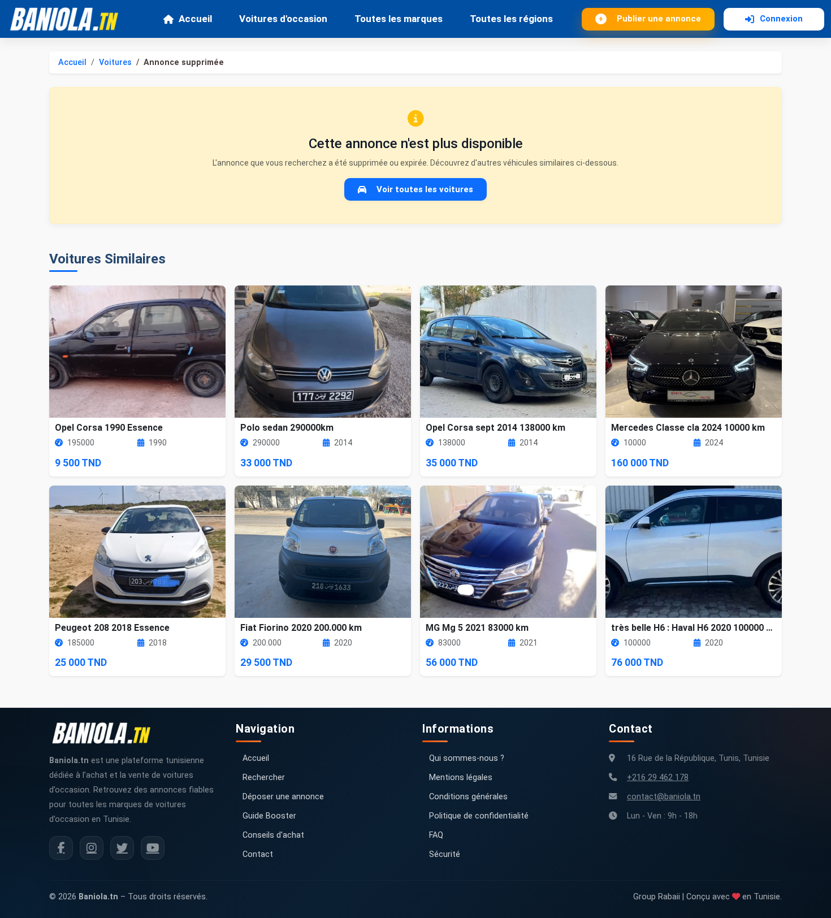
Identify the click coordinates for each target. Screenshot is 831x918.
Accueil (195, 18)
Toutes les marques (398, 18)
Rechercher (264, 777)
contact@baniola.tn (663, 797)
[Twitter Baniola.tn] (122, 848)
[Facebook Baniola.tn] (61, 848)
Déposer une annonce (283, 797)
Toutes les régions (511, 18)
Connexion (781, 19)
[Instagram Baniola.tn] (91, 848)
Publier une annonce (659, 19)
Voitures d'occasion (283, 18)
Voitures (115, 62)
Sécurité (444, 854)
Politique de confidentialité (479, 816)
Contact (258, 854)
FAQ (436, 835)
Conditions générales (468, 797)
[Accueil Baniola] (69, 19)
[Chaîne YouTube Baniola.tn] (153, 848)
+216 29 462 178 (658, 777)
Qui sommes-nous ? (466, 758)
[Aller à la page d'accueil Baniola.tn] (105, 733)
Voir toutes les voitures (424, 189)
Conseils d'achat (273, 835)
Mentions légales (460, 777)
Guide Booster (269, 816)
